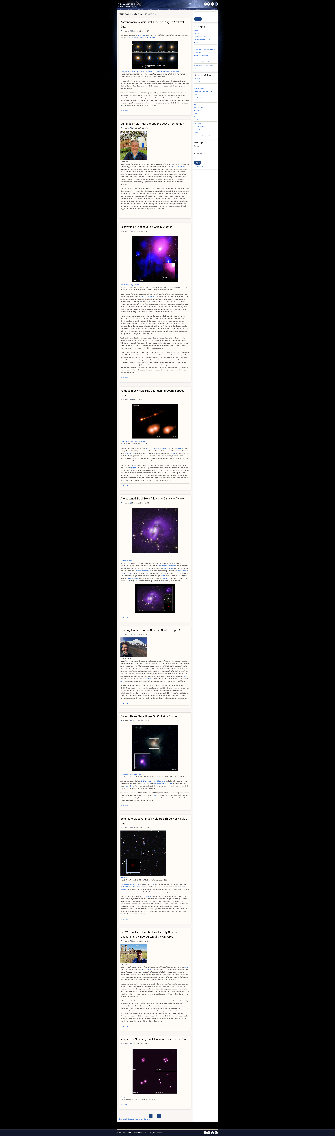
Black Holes (197, 33)
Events (195, 68)
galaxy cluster (168, 568)
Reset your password (199, 166)
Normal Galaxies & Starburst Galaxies (204, 49)
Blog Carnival (197, 85)
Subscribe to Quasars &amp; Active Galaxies (134, 1119)
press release (129, 453)
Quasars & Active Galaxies (201, 55)
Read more (124, 111)
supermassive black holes (163, 783)
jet (174, 453)
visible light (148, 896)
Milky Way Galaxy (198, 43)
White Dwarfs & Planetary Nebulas (203, 65)
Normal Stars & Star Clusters (202, 52)
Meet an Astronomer (199, 107)
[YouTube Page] (216, 4)
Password (197, 154)
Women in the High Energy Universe (204, 135)
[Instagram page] (212, 4)
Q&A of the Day (198, 116)
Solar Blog (196, 120)
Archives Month (198, 82)
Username (197, 146)
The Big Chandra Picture (200, 126)
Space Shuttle (197, 123)
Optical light (166, 578)
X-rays (163, 576)
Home (120, 9)
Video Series (197, 9)
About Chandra (130, 9)
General (196, 30)
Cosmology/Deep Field (200, 36)
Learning (140, 9)
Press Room (170, 9)
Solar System (197, 58)
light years (133, 468)
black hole (179, 448)
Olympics (196, 110)
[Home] (130, 4)
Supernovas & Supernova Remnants (204, 62)
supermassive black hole (167, 566)
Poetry (195, 113)
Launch (196, 101)
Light (195, 104)
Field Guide (149, 9)
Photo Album (159, 9)
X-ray (122, 461)
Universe (196, 132)
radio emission (133, 578)
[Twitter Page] (208, 4)
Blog (205, 9)
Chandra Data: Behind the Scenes (203, 91)
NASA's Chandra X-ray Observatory (157, 448)
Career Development (199, 88)
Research (212, 9)
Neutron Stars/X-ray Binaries (201, 46)
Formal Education (198, 97)
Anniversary (197, 78)
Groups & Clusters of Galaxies (202, 39)
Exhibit (195, 94)
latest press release (142, 571)
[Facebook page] (205, 4)
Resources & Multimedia (183, 9)
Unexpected (197, 129)
